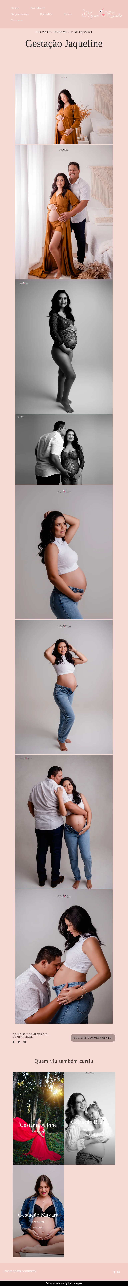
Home (15, 8)
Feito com (64, 1283)
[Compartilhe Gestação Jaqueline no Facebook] (13, 1042)
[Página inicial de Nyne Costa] (102, 14)
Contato (17, 20)
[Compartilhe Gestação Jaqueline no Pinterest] (25, 1042)
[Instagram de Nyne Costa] (119, 1272)
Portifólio (38, 8)
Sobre (68, 14)
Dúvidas (46, 14)
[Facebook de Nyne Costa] (114, 1272)
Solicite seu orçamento (93, 1038)
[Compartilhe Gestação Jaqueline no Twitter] (19, 1042)
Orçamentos (20, 14)
